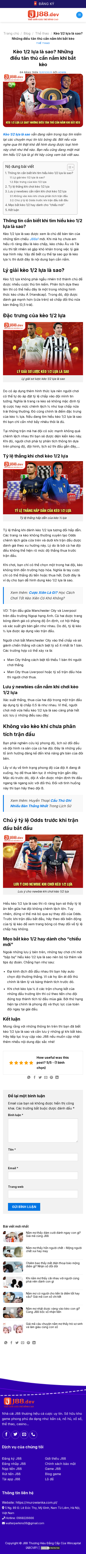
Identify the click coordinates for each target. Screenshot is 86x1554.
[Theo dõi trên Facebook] (6, 1435)
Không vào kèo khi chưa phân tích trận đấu (41, 196)
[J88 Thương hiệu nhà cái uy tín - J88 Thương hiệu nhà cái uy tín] (43, 15)
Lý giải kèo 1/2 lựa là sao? (29, 177)
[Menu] (79, 15)
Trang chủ (11, 33)
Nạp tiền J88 (12, 1469)
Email (13, 1168)
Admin (62, 72)
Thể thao (42, 33)
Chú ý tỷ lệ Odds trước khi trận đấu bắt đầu (41, 200)
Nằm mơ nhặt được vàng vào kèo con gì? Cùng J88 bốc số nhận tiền (53, 1310)
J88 (18, 1414)
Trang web (16, 1186)
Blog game (53, 1474)
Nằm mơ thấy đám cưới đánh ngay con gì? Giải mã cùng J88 (53, 1234)
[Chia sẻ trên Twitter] (40, 1077)
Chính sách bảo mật (60, 1464)
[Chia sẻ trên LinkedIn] (57, 1077)
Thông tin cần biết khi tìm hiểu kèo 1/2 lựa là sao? (40, 173)
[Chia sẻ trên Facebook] (34, 1077)
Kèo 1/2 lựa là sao (16, 134)
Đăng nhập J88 (14, 1464)
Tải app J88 (11, 1479)
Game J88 (53, 1469)
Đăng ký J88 (12, 1458)
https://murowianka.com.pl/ (36, 1502)
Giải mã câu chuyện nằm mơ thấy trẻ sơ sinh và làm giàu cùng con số (54, 1325)
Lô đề (49, 1479)
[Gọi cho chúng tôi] (33, 1435)
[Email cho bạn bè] (45, 1077)
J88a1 (34, 239)
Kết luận (13, 210)
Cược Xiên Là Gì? (43, 593)
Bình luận (15, 1115)
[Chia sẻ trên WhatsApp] (28, 1077)
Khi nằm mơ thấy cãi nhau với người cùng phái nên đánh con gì (52, 1280)
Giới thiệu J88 (55, 1458)
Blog (27, 33)
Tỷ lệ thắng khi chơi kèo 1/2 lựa (28, 186)
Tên (12, 1149)
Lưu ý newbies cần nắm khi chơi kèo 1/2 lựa (37, 191)
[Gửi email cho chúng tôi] (24, 1435)
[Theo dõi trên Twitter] (15, 1435)
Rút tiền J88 (11, 1474)
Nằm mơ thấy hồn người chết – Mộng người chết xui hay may (54, 1249)
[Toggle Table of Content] (68, 167)
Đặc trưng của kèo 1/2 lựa (30, 181)
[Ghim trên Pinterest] (51, 1077)
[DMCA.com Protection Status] (50, 1547)
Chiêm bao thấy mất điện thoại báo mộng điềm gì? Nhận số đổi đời (53, 1265)
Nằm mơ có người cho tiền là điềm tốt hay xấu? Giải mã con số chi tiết (53, 1295)
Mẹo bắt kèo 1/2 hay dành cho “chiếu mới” (36, 205)
